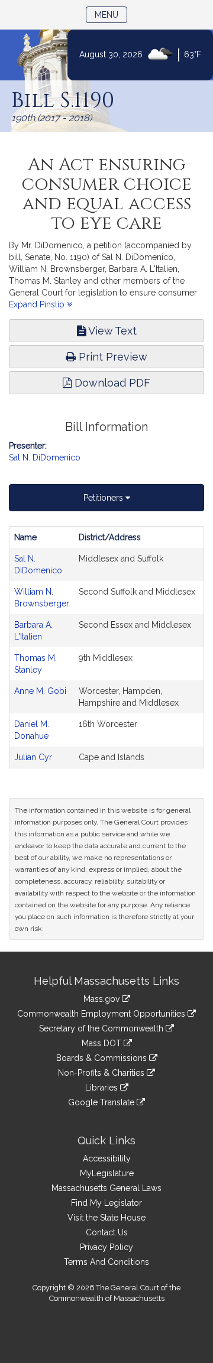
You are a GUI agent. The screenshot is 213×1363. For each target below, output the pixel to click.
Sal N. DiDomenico (44, 457)
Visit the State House (106, 1217)
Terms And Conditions (106, 1262)
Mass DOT (103, 1043)
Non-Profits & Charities (102, 1073)
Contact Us (107, 1232)
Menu (111, 14)
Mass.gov (102, 999)
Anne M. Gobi (40, 691)
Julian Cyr (33, 757)
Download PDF (111, 383)
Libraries (102, 1087)
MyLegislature (107, 1173)
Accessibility (107, 1158)
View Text (111, 330)
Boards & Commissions (102, 1058)
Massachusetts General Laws (106, 1188)
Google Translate (102, 1102)
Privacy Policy (106, 1247)
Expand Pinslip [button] (38, 304)
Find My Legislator (106, 1203)
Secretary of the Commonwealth (102, 1028)
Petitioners (104, 497)
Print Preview (111, 357)
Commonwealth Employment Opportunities (102, 1013)
